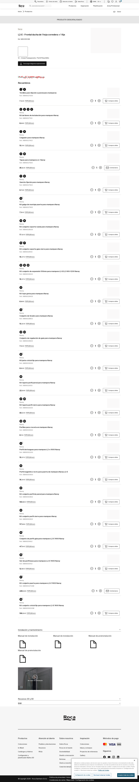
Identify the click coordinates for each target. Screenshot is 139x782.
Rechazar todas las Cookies (102, 775)
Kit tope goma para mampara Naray (34, 294)
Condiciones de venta (57, 780)
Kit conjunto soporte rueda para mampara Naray (39, 227)
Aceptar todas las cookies (126, 775)
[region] (104, 768)
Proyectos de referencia (88, 751)
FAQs (40, 751)
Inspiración (85, 6)
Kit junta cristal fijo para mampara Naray (35, 360)
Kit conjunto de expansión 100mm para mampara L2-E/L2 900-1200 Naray (49, 271)
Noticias (62, 759)
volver (119, 11)
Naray (20, 29)
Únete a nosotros (65, 763)
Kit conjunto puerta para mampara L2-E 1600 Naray (40, 583)
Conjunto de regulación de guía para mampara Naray (40, 338)
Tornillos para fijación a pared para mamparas (38, 93)
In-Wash (21, 748)
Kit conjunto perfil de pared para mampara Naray (39, 494)
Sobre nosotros (66, 738)
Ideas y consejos (86, 748)
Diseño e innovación (66, 755)
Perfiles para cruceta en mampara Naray (36, 427)
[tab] (69, 630)
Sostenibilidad (64, 751)
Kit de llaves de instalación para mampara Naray (39, 115)
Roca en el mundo (65, 748)
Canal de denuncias (66, 767)
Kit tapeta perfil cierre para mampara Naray (37, 405)
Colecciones (22, 744)
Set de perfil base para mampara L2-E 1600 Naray (39, 561)
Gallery (82, 755)
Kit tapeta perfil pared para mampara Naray (37, 383)
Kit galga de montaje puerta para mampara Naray (39, 204)
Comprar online (113, 101)
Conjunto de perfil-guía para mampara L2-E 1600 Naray (41, 539)
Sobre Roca (63, 744)
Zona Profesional (113, 6)
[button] (30, 6)
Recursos (42, 748)
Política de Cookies (103, 770)
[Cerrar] (134, 760)
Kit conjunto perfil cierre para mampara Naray (38, 516)
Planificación (98, 6)
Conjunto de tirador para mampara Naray (36, 316)
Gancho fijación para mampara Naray (34, 182)
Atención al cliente (47, 738)
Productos (72, 6)
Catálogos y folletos (25, 751)
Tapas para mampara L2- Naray (32, 160)
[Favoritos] (112, 1)
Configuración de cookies (84, 780)
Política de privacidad (57, 777)
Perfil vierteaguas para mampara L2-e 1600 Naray (39, 450)
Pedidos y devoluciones (47, 744)
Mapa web (70, 780)
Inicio (20, 11)
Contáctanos (114, 167)
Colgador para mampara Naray (32, 138)
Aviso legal (70, 777)
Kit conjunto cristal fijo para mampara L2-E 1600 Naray (41, 605)
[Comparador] (108, 1)
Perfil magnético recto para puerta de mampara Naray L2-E (43, 472)
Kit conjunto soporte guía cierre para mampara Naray (41, 249)
